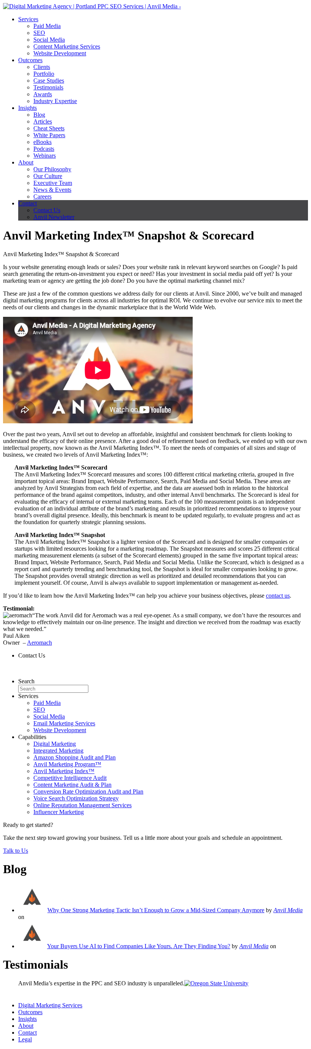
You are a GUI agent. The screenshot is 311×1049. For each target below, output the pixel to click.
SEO (39, 33)
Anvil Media (288, 910)
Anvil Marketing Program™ (67, 764)
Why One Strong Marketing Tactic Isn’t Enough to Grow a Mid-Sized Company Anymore (155, 910)
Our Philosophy (52, 169)
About (25, 162)
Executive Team (52, 183)
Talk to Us (15, 850)
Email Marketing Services (64, 723)
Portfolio (43, 73)
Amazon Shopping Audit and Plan (74, 757)
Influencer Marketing (58, 812)
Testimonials (48, 87)
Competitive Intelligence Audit (70, 778)
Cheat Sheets (48, 128)
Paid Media (47, 26)
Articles (42, 121)
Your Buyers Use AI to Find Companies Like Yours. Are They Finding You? (138, 946)
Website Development (59, 53)
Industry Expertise (55, 101)
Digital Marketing (54, 744)
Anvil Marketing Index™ (63, 771)
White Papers (49, 135)
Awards (42, 94)
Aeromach (39, 642)
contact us (278, 595)
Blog (39, 114)
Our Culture (47, 176)
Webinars (44, 155)
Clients (41, 67)
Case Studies (48, 80)
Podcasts (43, 149)
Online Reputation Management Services (82, 805)
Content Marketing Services (66, 46)
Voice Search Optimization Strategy (76, 798)
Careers (42, 196)
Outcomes (30, 60)
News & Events (52, 189)
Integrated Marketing (58, 750)
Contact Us (46, 210)
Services (28, 19)
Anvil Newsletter (53, 217)
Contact (27, 203)
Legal (25, 1039)
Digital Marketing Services (50, 1005)
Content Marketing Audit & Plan (72, 784)
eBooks (42, 142)
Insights (27, 108)
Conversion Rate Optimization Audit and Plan (88, 791)
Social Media (49, 39)
